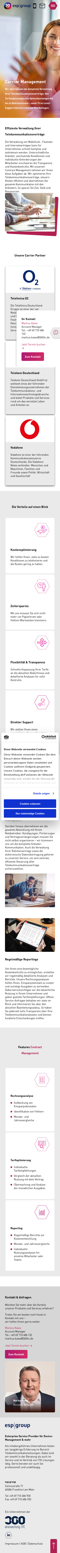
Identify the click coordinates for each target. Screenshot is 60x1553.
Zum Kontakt (33, 356)
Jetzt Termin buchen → (18, 1345)
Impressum (12, 1543)
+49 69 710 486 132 (21, 1335)
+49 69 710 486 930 (19, 1495)
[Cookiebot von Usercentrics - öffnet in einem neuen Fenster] (42, 737)
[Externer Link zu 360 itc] (15, 1527)
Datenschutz (35, 1543)
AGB (24, 1543)
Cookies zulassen (30, 803)
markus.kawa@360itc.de (36, 337)
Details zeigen (41, 793)
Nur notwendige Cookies (30, 813)
